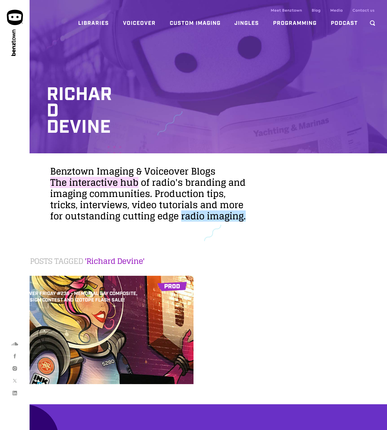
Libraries (93, 23)
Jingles (246, 23)
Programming (295, 23)
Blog (316, 10)
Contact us (364, 10)
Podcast (344, 23)
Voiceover (139, 23)
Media (336, 10)
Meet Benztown (286, 10)
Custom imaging (195, 23)
